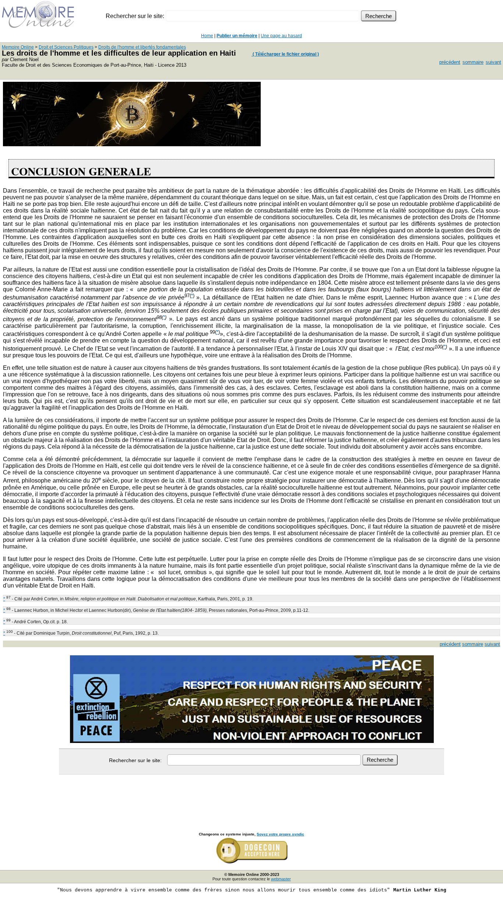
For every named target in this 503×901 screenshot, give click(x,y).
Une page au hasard (281, 35)
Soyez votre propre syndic (280, 834)
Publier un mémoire (237, 35)
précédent (449, 62)
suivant (493, 62)
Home (207, 35)
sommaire (472, 62)
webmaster (281, 879)
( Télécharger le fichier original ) (285, 54)
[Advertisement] (251, 795)
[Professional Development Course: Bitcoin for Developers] (132, 144)
